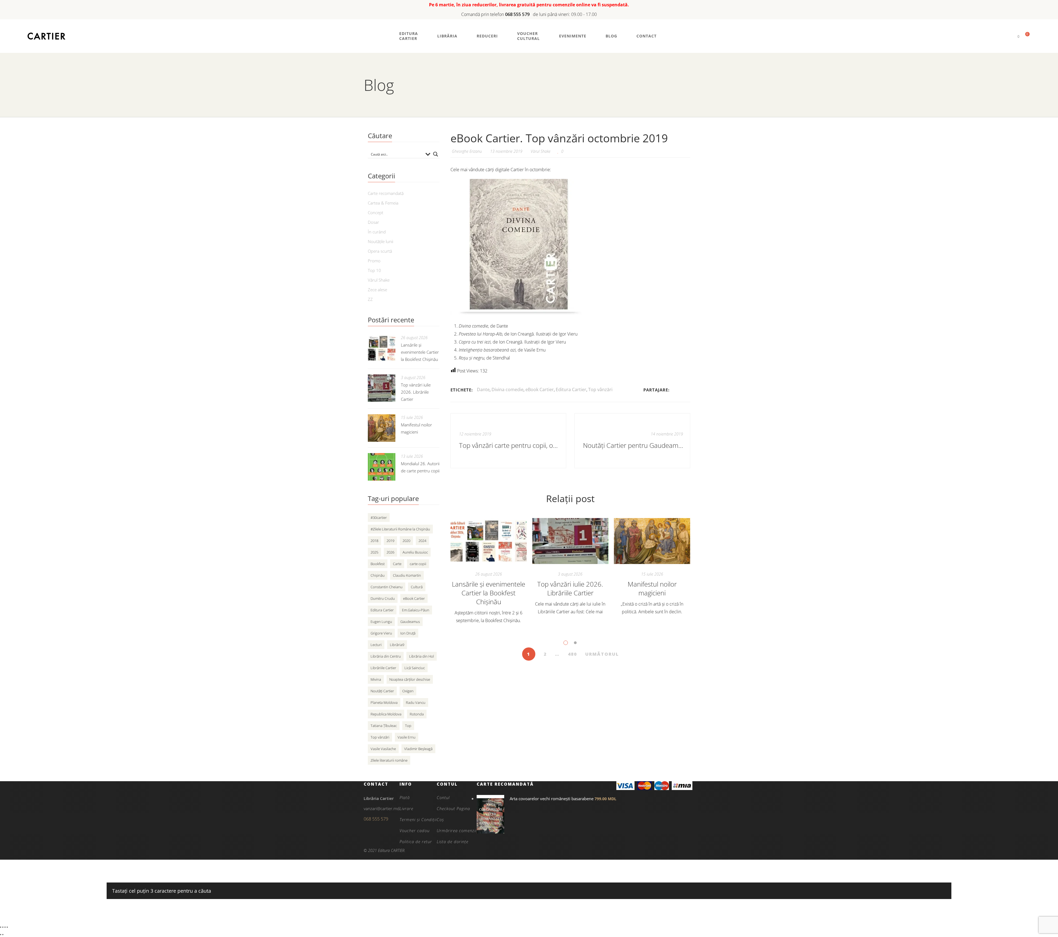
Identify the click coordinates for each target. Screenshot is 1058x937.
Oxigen (408, 690)
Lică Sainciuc (414, 667)
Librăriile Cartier (383, 667)
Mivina (376, 679)
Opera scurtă (380, 251)
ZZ (370, 299)
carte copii (418, 563)
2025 (374, 552)
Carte (397, 563)
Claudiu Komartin (407, 575)
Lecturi (376, 644)
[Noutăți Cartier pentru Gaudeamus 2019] (632, 440)
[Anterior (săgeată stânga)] (0, 934)
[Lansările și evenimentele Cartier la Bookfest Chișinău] (488, 541)
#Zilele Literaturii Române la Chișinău (400, 529)
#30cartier (379, 517)
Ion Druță (407, 633)
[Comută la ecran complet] (2, 927)
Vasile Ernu (406, 737)
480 (572, 654)
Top (408, 725)
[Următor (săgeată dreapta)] (2, 934)
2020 (406, 540)
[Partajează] (5, 927)
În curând (377, 232)
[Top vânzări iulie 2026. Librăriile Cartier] (570, 541)
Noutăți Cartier (382, 690)
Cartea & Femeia (383, 203)
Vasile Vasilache (383, 748)
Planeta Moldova (384, 702)
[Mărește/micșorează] (0, 927)
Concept (375, 212)
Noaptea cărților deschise (409, 679)
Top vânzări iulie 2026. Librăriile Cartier (570, 588)
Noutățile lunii (380, 241)
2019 (390, 540)
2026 (390, 552)
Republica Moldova (386, 714)
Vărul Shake (540, 151)
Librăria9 (397, 644)
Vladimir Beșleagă (418, 748)
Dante (483, 389)
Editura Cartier (571, 389)
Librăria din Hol (421, 656)
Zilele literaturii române (389, 760)
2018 (374, 540)
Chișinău (378, 575)
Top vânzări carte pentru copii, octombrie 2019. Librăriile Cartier (509, 445)
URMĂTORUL (602, 654)
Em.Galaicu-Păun (415, 610)
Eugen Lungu (381, 621)
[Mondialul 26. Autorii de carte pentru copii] (381, 467)
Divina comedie (507, 389)
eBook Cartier (539, 389)
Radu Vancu (415, 702)
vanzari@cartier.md (382, 808)
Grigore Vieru (381, 633)
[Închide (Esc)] (7, 927)
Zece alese (377, 289)
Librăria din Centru (386, 656)
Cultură (417, 586)
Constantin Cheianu (387, 586)
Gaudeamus (410, 621)
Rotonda (417, 714)
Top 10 (374, 270)
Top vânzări (600, 389)
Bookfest (378, 563)
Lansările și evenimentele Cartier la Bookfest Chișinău (488, 592)
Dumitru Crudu (383, 598)
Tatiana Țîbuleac (384, 725)
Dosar (373, 222)
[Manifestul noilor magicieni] (652, 541)
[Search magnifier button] (435, 154)
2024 (422, 540)
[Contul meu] (1009, 36)
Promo (374, 260)
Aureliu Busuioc (415, 552)
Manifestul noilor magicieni (652, 588)
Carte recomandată (386, 193)
